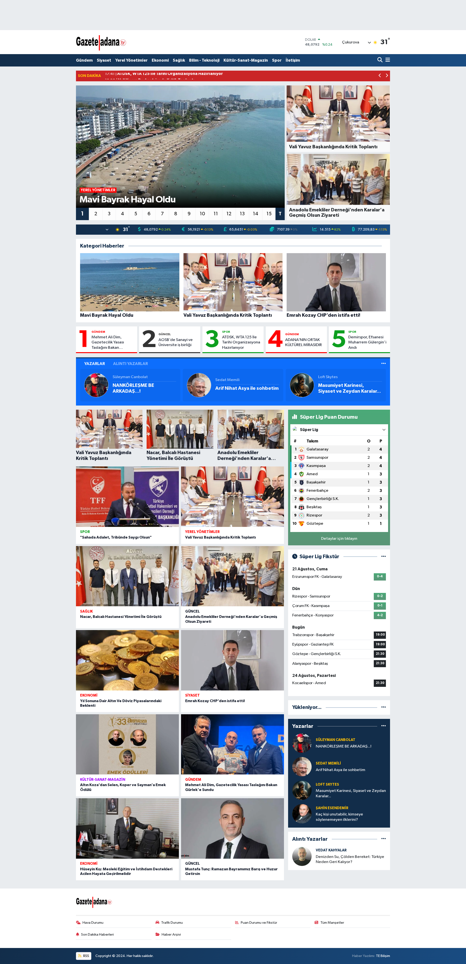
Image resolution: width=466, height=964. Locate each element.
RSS (86, 956)
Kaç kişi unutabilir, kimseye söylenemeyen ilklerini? (339, 817)
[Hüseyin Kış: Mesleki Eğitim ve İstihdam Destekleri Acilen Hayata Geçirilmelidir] (127, 828)
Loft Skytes (328, 377)
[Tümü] (383, 707)
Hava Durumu (93, 922)
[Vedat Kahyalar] (302, 856)
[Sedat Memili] (199, 385)
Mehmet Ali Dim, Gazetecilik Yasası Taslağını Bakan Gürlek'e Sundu (108, 342)
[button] (380, 76)
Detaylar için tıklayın (339, 539)
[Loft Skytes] (302, 385)
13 (242, 213)
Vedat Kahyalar (331, 850)
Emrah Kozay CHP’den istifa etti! (215, 701)
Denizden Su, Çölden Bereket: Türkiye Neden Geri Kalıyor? (350, 859)
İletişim (293, 60)
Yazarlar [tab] (94, 364)
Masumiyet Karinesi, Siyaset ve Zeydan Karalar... (349, 388)
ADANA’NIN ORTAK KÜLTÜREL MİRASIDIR (303, 342)
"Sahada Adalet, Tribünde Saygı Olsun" (116, 537)
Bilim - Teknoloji (204, 60)
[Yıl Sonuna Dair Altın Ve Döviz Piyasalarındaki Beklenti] (127, 660)
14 (255, 213)
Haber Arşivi (171, 934)
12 (228, 213)
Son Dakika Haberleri (97, 934)
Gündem (84, 60)
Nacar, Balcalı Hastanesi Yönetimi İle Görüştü (120, 617)
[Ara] (380, 60)
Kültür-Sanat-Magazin (246, 60)
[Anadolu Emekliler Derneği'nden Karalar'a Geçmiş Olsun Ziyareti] (232, 576)
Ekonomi (160, 60)
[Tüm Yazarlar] (383, 364)
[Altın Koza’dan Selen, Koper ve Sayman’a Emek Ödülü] (127, 744)
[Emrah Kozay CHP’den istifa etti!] (232, 660)
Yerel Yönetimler (131, 60)
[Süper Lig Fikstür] (383, 557)
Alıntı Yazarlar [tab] (130, 364)
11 (216, 213)
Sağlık (179, 60)
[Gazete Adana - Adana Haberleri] (101, 42)
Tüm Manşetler (332, 922)
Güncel (164, 334)
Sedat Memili (227, 380)
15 (269, 213)
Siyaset (104, 60)
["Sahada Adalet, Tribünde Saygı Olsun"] (127, 496)
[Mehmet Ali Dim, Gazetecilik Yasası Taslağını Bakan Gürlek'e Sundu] (232, 744)
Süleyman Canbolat (130, 377)
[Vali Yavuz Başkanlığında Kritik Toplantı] (232, 496)
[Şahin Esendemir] (302, 814)
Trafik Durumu (172, 922)
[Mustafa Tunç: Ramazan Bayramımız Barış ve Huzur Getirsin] (232, 828)
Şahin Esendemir (332, 808)
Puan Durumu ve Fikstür (259, 922)
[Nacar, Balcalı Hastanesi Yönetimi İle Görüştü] (127, 576)
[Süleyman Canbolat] (96, 385)
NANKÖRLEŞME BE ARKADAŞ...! (133, 388)
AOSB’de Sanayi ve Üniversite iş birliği (175, 342)
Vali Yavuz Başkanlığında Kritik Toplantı (220, 537)
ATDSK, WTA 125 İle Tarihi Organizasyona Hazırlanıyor (241, 342)
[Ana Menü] (386, 60)
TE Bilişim (383, 956)
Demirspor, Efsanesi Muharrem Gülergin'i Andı (367, 342)
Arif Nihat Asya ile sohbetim (247, 388)
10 (202, 213)
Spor (277, 60)
